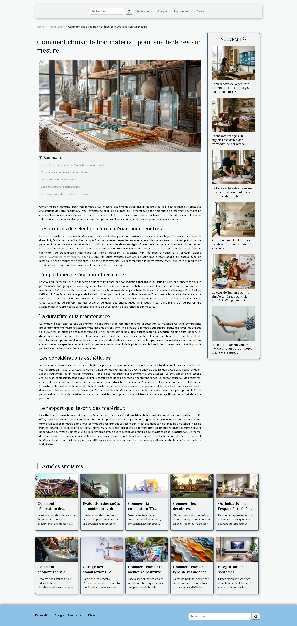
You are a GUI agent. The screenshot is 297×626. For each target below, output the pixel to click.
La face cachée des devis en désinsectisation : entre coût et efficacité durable (232, 192)
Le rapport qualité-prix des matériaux (64, 193)
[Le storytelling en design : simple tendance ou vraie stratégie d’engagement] (233, 271)
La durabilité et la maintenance (60, 179)
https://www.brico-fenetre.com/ (59, 256)
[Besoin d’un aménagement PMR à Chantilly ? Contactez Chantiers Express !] (233, 323)
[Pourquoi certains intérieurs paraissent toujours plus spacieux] (233, 219)
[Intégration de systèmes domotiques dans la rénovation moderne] (237, 549)
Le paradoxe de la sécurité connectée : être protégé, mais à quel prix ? (230, 87)
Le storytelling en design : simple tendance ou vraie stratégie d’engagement (230, 296)
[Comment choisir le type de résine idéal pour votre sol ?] (192, 549)
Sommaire (52, 157)
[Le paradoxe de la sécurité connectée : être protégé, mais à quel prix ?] (233, 62)
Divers (200, 11)
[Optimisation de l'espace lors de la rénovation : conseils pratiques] (237, 485)
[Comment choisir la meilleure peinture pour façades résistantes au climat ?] (147, 549)
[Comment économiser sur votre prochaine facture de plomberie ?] (56, 549)
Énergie (162, 11)
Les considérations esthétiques (60, 186)
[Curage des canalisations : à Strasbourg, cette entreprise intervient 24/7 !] (102, 549)
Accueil (41, 26)
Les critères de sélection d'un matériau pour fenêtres (74, 164)
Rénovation (143, 11)
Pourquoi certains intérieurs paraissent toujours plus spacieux (232, 244)
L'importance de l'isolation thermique (64, 172)
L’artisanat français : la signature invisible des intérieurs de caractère (228, 140)
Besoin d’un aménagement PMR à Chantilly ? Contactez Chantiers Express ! (232, 348)
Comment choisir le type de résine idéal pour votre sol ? (190, 572)
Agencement (182, 11)
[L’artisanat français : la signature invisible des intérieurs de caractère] (233, 114)
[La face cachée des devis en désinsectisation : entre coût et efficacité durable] (233, 166)
